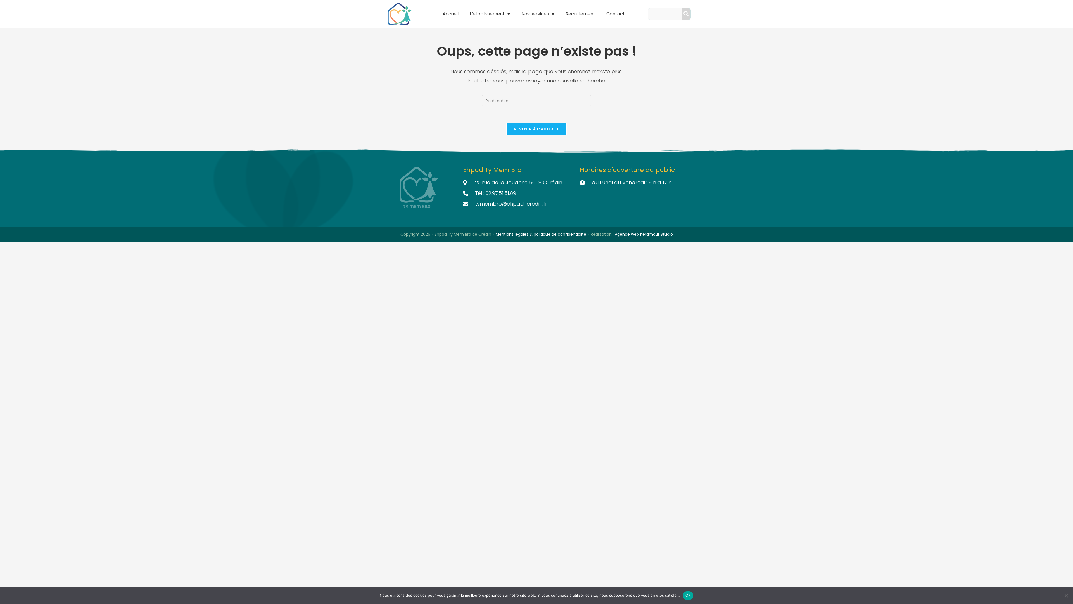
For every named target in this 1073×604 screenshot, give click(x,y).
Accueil (451, 14)
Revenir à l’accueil (536, 129)
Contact (615, 14)
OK (688, 595)
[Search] (686, 14)
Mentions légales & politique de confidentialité (541, 234)
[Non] (1066, 595)
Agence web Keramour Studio (644, 234)
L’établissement (487, 14)
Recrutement (580, 14)
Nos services (535, 14)
